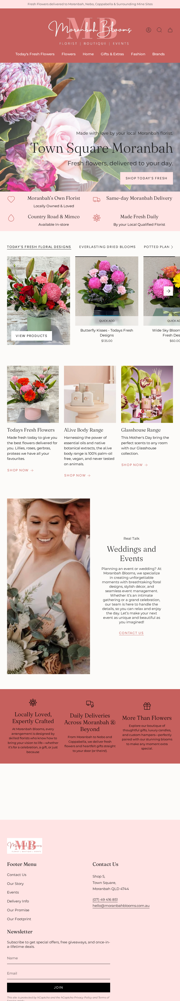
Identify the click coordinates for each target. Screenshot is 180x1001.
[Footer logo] (24, 846)
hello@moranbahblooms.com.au (121, 905)
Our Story (15, 883)
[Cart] (170, 30)
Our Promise (18, 910)
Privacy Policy (83, 997)
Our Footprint (19, 919)
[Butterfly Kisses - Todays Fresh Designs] (106, 291)
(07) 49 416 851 (105, 899)
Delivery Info (18, 901)
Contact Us (16, 874)
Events (13, 892)
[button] (68, 54)
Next (168, 291)
